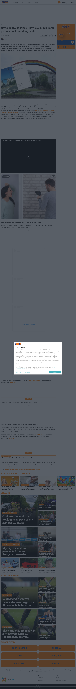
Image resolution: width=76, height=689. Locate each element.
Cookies (23, 368)
